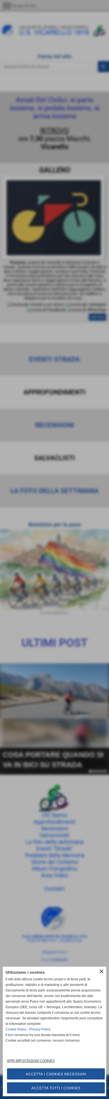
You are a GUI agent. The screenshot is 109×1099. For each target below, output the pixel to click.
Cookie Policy (16, 1029)
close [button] (101, 971)
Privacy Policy (40, 1029)
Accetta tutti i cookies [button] (55, 1088)
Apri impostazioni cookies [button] (31, 1061)
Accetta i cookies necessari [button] (56, 1074)
